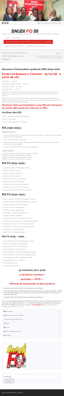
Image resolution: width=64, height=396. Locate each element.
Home (58, 53)
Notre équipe (16, 38)
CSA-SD (7, 327)
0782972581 (58, 23)
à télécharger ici (15, 292)
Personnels (8, 335)
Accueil (7, 38)
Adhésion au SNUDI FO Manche (14, 46)
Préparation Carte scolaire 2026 (35, 46)
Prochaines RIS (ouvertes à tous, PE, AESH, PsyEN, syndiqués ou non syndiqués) (28, 42)
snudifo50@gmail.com (46, 23)
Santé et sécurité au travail (12, 331)
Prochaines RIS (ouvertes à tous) (13, 319)
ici (22, 306)
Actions (7, 323)
